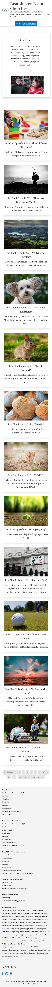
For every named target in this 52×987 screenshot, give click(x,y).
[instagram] (7, 974)
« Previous (8, 772)
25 (29, 777)
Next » (41, 777)
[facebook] (3, 974)
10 (9, 777)
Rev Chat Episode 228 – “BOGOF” (26, 475)
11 (14, 777)
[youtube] (11, 974)
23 (20, 777)
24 (25, 777)
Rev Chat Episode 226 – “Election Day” (26, 580)
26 (34, 777)
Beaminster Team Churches (26, 6)
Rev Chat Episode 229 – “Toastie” (26, 424)
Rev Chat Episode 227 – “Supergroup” (26, 529)
